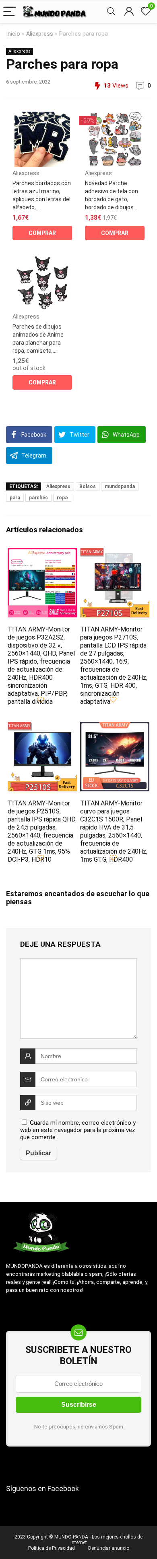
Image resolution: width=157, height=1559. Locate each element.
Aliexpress (39, 34)
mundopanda (120, 486)
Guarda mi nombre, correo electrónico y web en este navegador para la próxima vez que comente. (78, 1130)
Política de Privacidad (51, 1548)
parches (38, 498)
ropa (62, 498)
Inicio (13, 34)
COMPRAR (42, 233)
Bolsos (87, 486)
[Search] (111, 11)
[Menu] (9, 11)
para (15, 498)
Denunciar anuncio (108, 1548)
